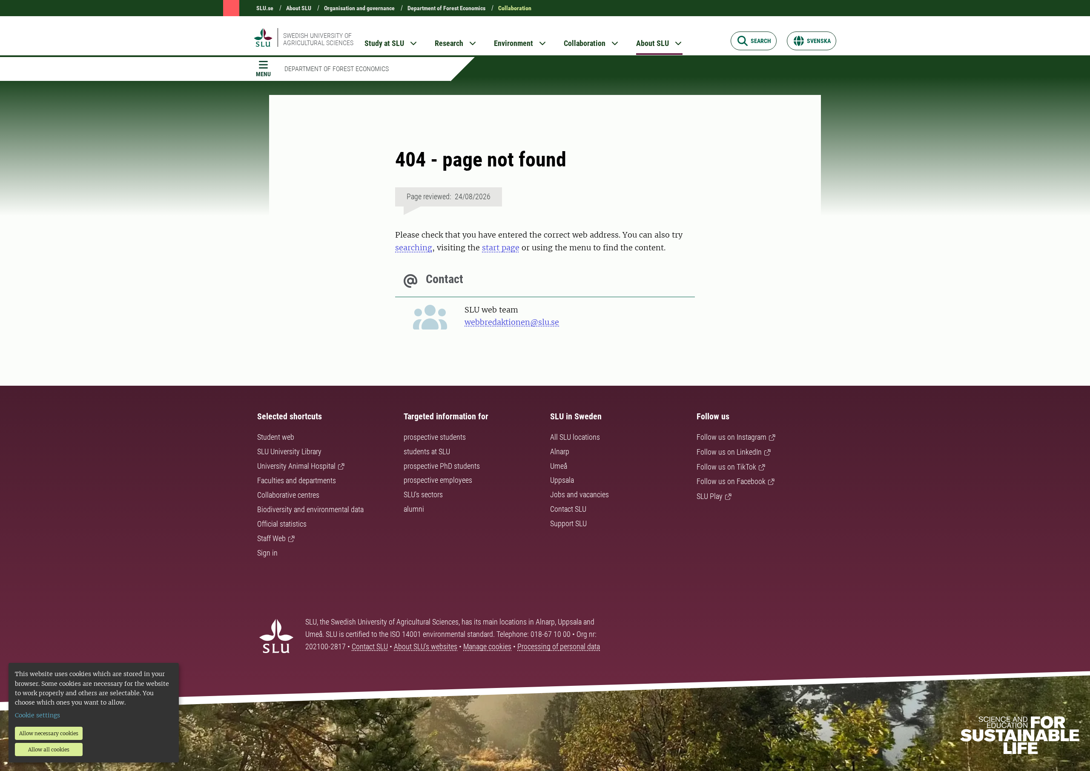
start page (500, 247)
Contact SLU (568, 508)
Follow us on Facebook (731, 481)
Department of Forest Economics (446, 8)
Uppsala (562, 480)
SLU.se (264, 8)
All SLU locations (575, 437)
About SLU (298, 8)
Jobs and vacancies (579, 494)
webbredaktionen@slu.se (512, 322)
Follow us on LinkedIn (729, 451)
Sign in (267, 552)
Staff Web (271, 538)
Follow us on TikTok (726, 466)
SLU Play (710, 496)
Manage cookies (487, 646)
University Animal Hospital (296, 465)
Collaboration (514, 8)
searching (413, 247)
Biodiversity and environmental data (310, 509)
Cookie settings (37, 715)
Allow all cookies (48, 749)
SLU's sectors (423, 494)
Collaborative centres (288, 494)
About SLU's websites (425, 646)
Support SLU (568, 523)
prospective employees (438, 480)
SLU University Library (289, 451)
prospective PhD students (442, 465)
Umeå (558, 465)
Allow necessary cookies (48, 733)
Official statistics (282, 523)
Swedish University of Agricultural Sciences (318, 39)
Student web (275, 437)
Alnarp (559, 451)
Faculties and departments (296, 480)
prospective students (435, 437)
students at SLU (427, 451)
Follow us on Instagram (731, 437)
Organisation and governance (359, 8)
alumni (414, 508)
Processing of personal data (558, 646)
